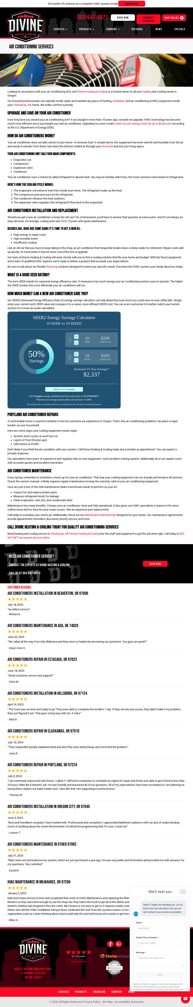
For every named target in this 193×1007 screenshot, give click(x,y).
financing (51, 266)
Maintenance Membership (100, 515)
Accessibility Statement (129, 1001)
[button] (66, 29)
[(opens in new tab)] (115, 967)
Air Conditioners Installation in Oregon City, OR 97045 (49, 806)
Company (111, 29)
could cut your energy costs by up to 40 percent (142, 123)
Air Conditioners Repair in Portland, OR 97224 (42, 765)
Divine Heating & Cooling (92, 91)
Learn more (132, 3)
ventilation (118, 101)
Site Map (107, 1001)
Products (85, 29)
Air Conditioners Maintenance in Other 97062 (42, 844)
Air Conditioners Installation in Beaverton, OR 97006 (48, 593)
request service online (36, 537)
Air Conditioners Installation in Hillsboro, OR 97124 (47, 693)
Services (59, 29)
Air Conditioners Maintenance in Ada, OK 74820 (43, 625)
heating (146, 91)
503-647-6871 (31, 573)
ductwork (107, 146)
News (159, 29)
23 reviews (80, 956)
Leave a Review (78, 961)
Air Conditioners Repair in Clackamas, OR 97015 (43, 731)
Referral (137, 29)
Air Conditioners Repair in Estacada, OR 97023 (42, 659)
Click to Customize (64, 389)
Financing (99, 992)
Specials (179, 29)
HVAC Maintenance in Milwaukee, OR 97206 (39, 882)
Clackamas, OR (22, 104)
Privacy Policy (91, 1001)
